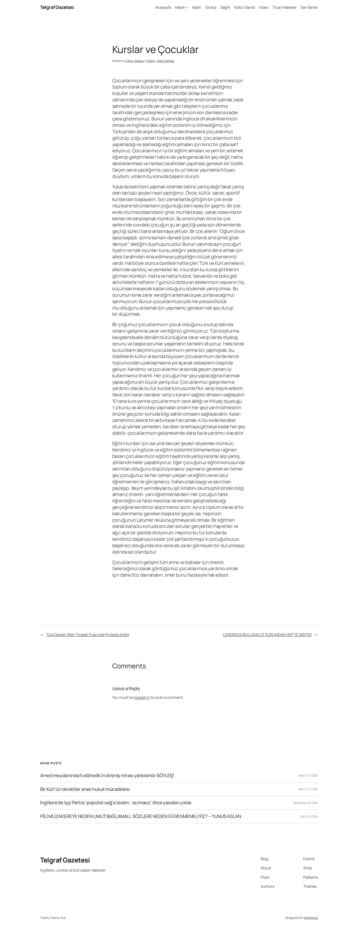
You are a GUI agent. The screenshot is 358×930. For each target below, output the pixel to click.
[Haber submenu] (187, 7)
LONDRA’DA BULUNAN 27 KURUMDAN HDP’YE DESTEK (267, 634)
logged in (142, 697)
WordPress (311, 918)
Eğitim (151, 61)
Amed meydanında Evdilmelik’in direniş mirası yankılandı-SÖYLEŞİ (107, 775)
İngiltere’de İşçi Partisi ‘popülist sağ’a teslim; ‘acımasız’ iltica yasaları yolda (115, 802)
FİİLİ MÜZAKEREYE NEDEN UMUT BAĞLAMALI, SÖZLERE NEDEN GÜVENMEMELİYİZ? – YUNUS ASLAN (140, 816)
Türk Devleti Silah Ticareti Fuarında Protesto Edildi (87, 634)
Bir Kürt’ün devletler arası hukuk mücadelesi (85, 789)
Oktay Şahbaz (135, 61)
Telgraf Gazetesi (57, 7)
